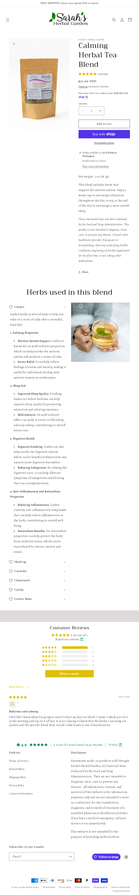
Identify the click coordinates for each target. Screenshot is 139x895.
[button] (8, 20)
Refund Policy (17, 769)
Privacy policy (65, 887)
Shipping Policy (17, 777)
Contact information (120, 887)
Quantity (83, 103)
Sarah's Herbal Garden (29, 887)
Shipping (83, 86)
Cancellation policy (121, 891)
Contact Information (21, 793)
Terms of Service (19, 761)
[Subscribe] (70, 856)
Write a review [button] (69, 674)
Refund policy (49, 887)
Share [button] (85, 272)
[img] (18, 697)
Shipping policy (100, 887)
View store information (95, 166)
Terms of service (82, 887)
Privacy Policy (16, 785)
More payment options (104, 142)
